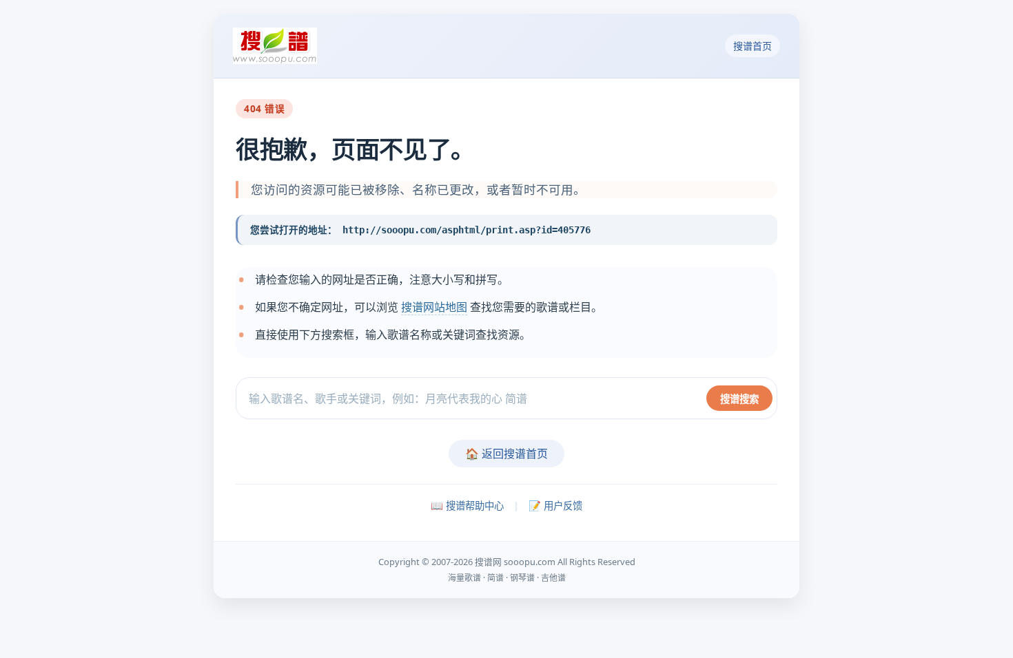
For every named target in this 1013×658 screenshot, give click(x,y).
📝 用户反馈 (555, 505)
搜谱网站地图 (434, 307)
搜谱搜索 (739, 398)
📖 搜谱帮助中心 (467, 505)
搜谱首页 (752, 45)
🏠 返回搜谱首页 (506, 453)
